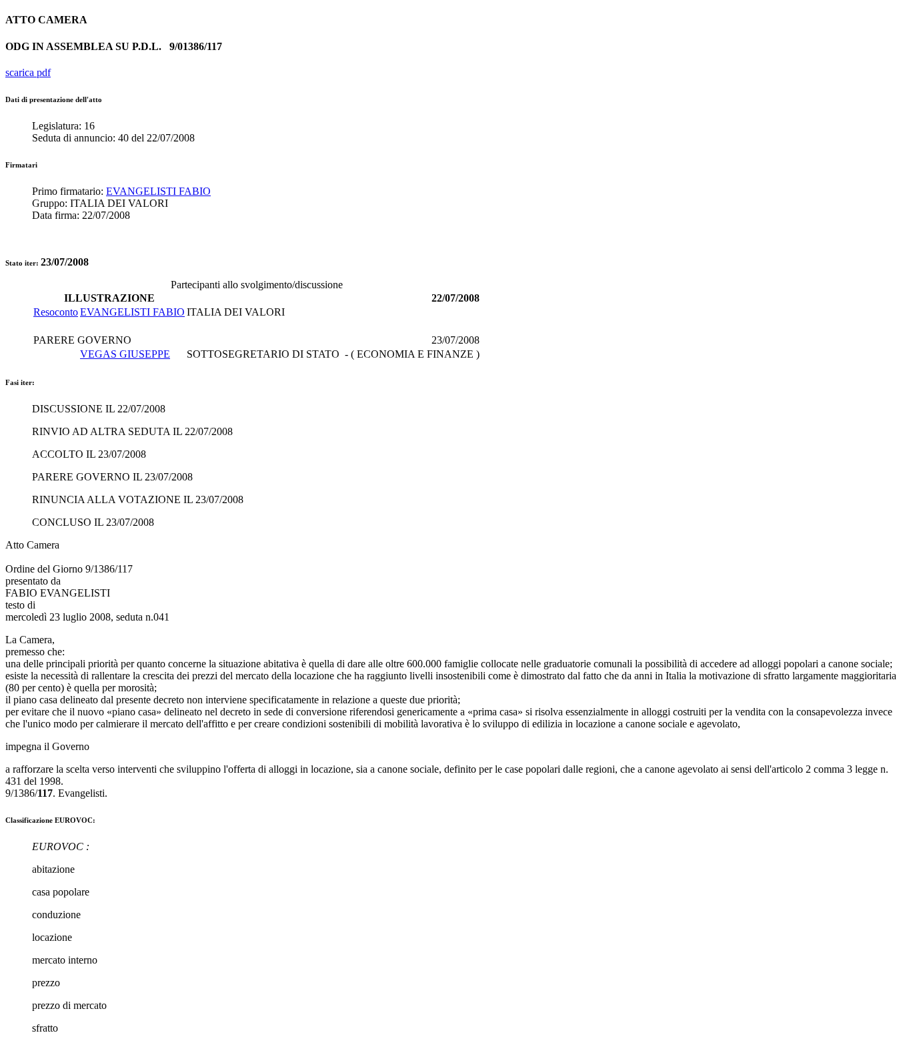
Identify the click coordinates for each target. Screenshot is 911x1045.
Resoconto (55, 312)
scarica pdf (28, 72)
